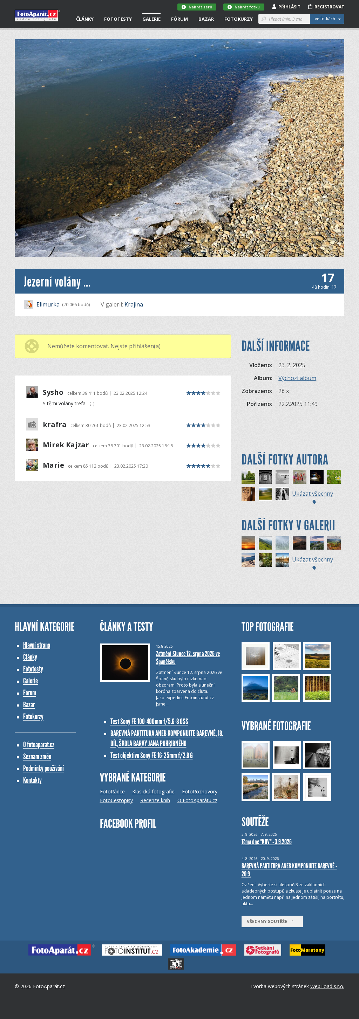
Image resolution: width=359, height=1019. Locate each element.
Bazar (206, 19)
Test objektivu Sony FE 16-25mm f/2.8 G (151, 755)
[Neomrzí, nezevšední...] (334, 477)
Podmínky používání (43, 768)
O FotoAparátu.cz (197, 800)
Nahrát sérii (200, 7)
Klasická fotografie (153, 791)
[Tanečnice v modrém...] (317, 477)
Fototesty (118, 19)
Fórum (179, 19)
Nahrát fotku (247, 7)
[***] (282, 560)
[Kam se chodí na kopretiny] (317, 543)
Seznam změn (37, 756)
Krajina (133, 304)
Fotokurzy (238, 19)
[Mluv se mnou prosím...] (282, 494)
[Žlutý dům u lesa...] (265, 494)
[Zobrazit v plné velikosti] (179, 148)
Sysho (53, 392)
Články (85, 19)
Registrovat (329, 7)
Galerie (151, 19)
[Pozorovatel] (265, 560)
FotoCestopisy (116, 800)
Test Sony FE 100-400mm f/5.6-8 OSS (149, 721)
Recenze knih (155, 800)
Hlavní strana (36, 645)
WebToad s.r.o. (327, 986)
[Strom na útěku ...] (248, 477)
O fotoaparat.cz (38, 744)
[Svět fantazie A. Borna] (282, 477)
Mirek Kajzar (66, 445)
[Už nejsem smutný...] (248, 494)
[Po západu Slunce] (248, 543)
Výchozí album (297, 378)
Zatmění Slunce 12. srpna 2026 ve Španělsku (188, 657)
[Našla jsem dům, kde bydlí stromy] (265, 477)
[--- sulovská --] (334, 543)
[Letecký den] (265, 543)
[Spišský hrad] (299, 543)
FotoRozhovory (199, 791)
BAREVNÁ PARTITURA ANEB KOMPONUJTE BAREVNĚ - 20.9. (289, 870)
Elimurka (48, 304)
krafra (55, 424)
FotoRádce (112, 791)
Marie (53, 465)
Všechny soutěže (268, 921)
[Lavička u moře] (248, 560)
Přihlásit (289, 7)
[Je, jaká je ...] (299, 477)
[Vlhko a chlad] (282, 543)
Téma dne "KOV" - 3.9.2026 (267, 842)
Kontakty (32, 780)
